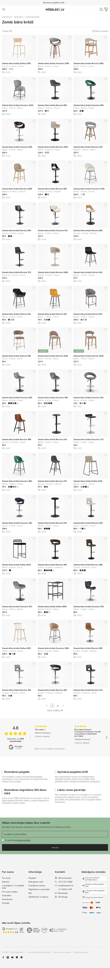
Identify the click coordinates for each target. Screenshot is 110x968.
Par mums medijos (10, 892)
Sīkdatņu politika (81, 952)
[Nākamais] (63, 705)
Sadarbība (6, 895)
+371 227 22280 (65, 882)
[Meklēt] (101, 9)
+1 (18, 487)
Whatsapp (63, 897)
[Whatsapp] (22, 957)
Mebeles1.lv (7, 17)
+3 (18, 403)
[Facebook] (4, 957)
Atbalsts (5, 882)
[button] (55, 2)
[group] (48, 735)
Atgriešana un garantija (39, 889)
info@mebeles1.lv (65, 885)
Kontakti (5, 903)
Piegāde (32, 878)
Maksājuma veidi (36, 882)
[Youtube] (13, 957)
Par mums (6, 878)
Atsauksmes (7, 899)
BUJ (30, 893)
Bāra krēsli (18, 17)
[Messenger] (18, 957)
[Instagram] (9, 957)
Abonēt (55, 847)
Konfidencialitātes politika (39, 952)
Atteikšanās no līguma (38, 897)
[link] (46, 705)
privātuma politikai (22, 840)
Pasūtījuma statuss (37, 885)
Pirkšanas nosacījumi (62, 952)
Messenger (63, 893)
